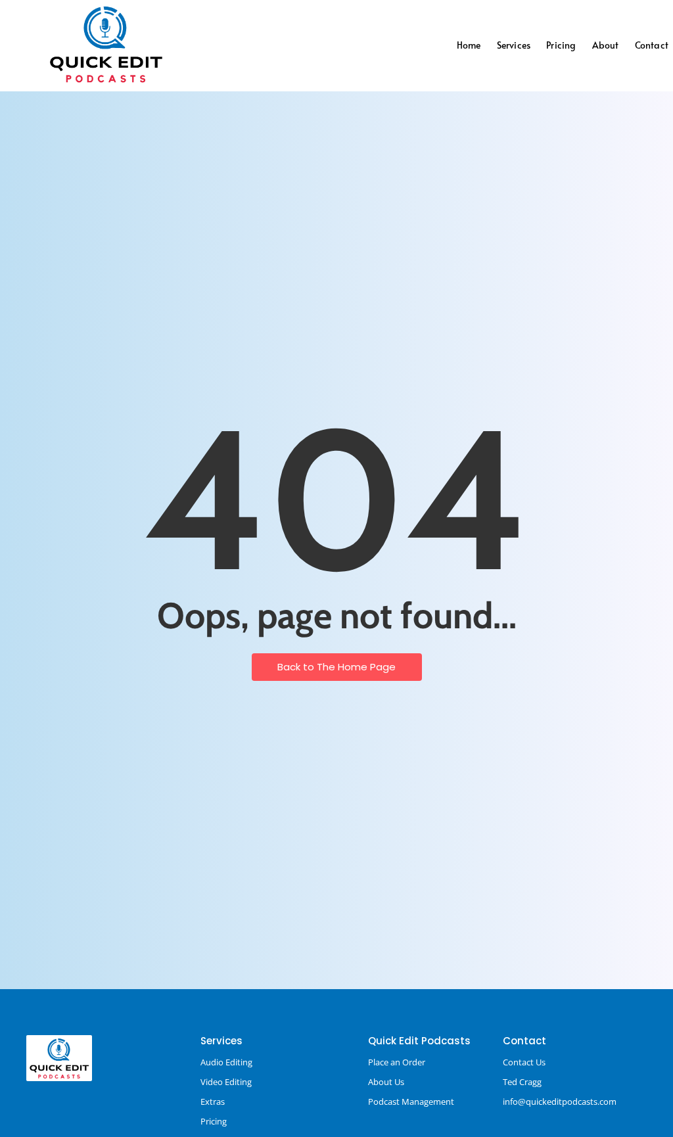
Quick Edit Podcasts (419, 1041)
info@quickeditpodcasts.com (559, 1101)
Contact (651, 45)
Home (469, 45)
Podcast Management (411, 1101)
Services (514, 45)
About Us (386, 1082)
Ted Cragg (522, 1082)
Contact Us (524, 1062)
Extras (212, 1101)
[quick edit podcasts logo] (105, 43)
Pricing (561, 45)
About (605, 45)
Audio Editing (226, 1062)
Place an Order (396, 1062)
